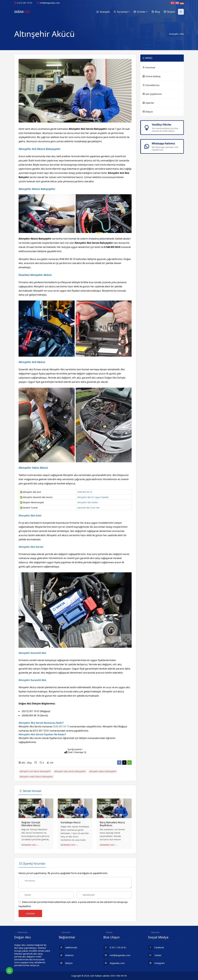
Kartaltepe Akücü (71, 822)
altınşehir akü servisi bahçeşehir (70, 771)
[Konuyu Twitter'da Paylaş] (124, 762)
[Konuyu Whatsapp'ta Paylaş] (129, 762)
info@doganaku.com (50, 2)
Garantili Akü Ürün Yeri (88, 507)
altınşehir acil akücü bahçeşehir (35, 771)
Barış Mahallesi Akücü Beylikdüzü (112, 824)
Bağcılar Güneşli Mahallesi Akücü (30, 824)
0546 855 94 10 (84, 492)
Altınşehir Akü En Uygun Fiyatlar (93, 497)
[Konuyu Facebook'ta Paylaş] (119, 762)
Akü (182, 33)
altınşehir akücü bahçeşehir (102, 771)
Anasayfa (173, 33)
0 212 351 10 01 (24, 2)
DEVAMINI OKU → (30, 844)
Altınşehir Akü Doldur (87, 502)
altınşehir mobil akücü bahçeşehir (36, 776)
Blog (29, 762)
